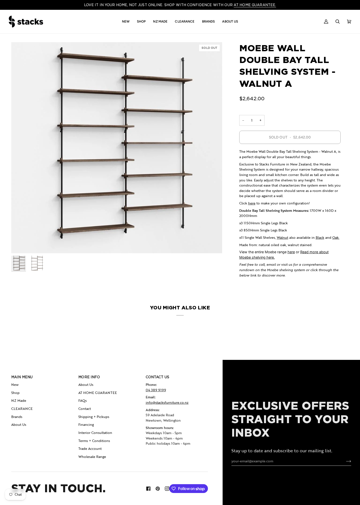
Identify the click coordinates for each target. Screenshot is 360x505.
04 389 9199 (156, 389)
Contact (84, 408)
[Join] (344, 461)
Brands (16, 416)
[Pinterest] (158, 488)
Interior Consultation (95, 432)
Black (320, 237)
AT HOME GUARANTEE (97, 392)
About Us (18, 424)
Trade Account (90, 448)
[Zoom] (116, 147)
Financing (86, 424)
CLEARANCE (22, 408)
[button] (125, 21)
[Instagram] (167, 488)
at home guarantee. (255, 5)
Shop (15, 392)
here (251, 203)
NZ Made (18, 400)
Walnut (282, 237)
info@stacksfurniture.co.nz (167, 402)
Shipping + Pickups (93, 416)
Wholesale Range (92, 456)
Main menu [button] (22, 377)
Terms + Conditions (94, 440)
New (15, 384)
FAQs (82, 400)
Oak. (335, 237)
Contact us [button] (157, 377)
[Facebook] (148, 488)
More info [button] (89, 377)
